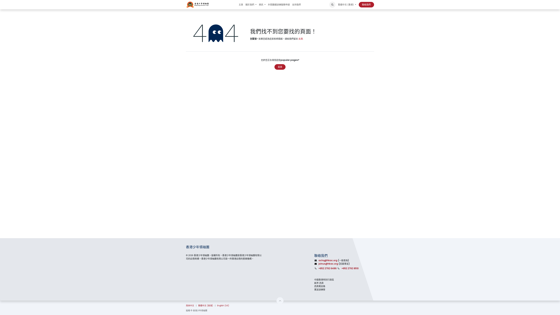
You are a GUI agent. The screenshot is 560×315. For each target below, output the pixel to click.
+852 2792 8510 (350, 268)
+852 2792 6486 (327, 268)
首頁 (280, 66)
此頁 (301, 38)
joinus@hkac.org (328, 263)
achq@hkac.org (327, 260)
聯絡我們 (366, 4)
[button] (332, 5)
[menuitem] (241, 5)
